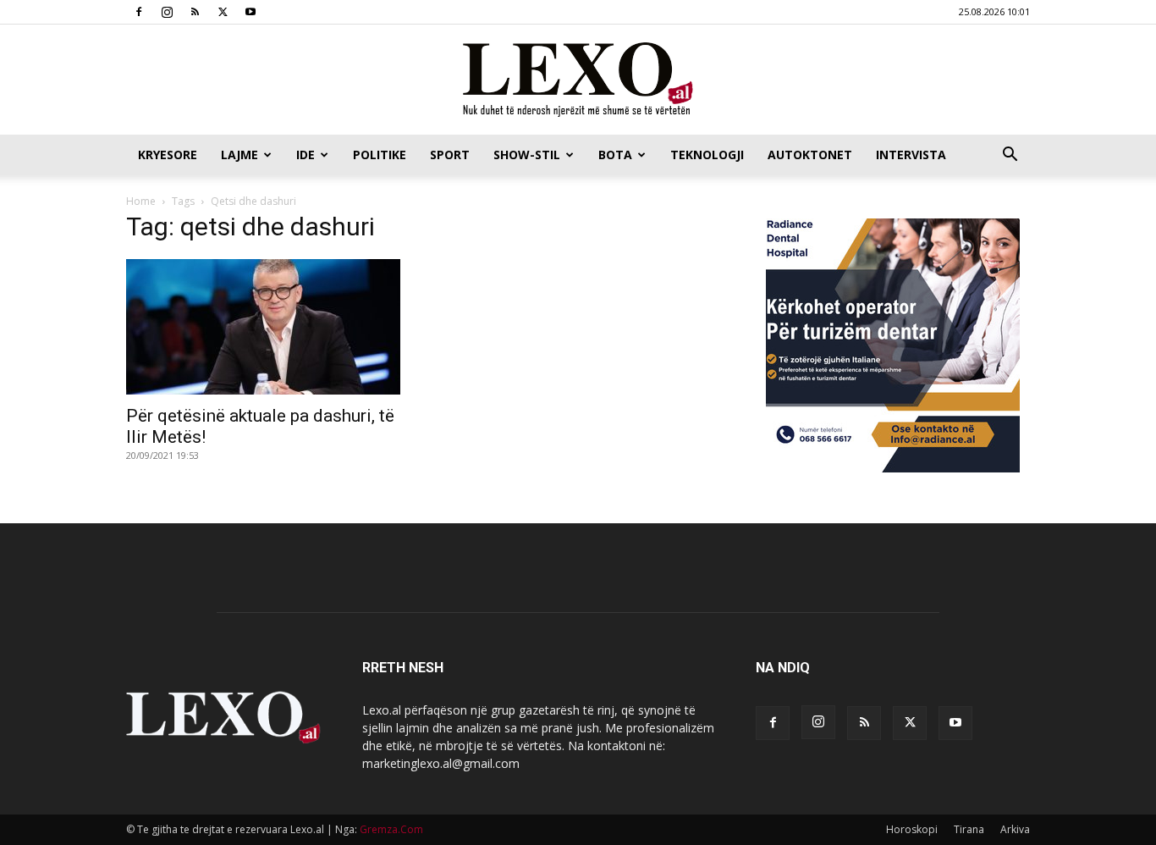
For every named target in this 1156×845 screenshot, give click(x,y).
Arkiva (1015, 829)
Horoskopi (912, 829)
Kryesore (167, 154)
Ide (305, 154)
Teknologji (707, 154)
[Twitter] (222, 12)
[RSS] (194, 12)
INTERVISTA (911, 154)
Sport (450, 154)
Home (141, 201)
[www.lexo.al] (578, 80)
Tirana (969, 829)
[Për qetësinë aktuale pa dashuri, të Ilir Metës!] (263, 327)
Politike (379, 154)
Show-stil (526, 154)
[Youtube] (250, 12)
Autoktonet (810, 154)
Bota (615, 154)
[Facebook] (138, 12)
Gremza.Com (391, 829)
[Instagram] (166, 12)
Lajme (239, 154)
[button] (1009, 156)
